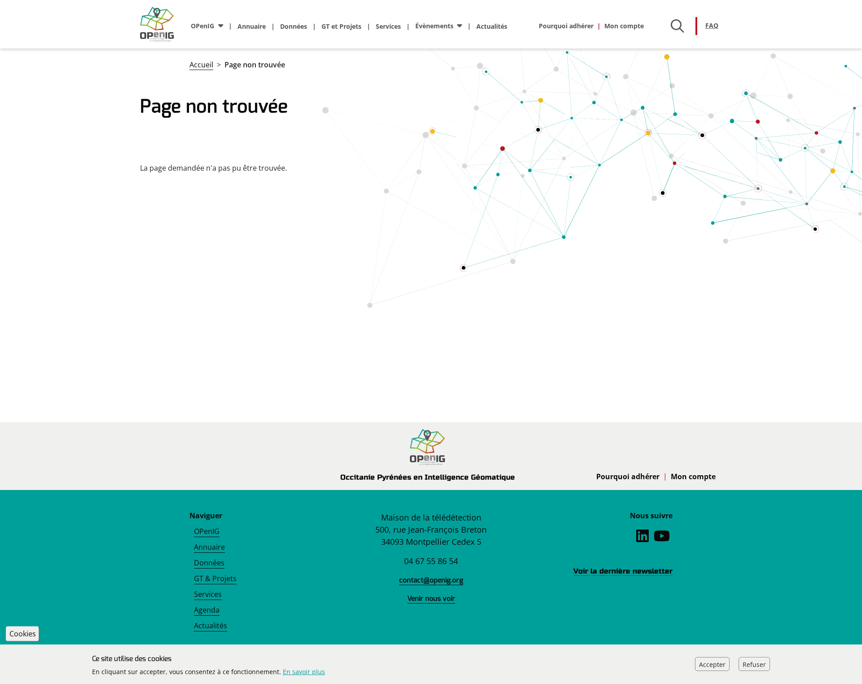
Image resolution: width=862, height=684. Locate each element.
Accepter (712, 664)
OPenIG (207, 531)
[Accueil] (160, 24)
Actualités (491, 26)
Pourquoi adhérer (566, 26)
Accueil (201, 65)
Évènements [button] (434, 26)
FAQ (711, 25)
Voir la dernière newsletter (623, 571)
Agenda (207, 610)
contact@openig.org (431, 580)
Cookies (22, 634)
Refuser (754, 664)
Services (388, 26)
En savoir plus (304, 671)
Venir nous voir (431, 598)
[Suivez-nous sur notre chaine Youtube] (662, 538)
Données (293, 26)
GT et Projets (341, 26)
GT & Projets (215, 578)
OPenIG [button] (202, 26)
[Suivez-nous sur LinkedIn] (642, 538)
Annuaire (251, 26)
